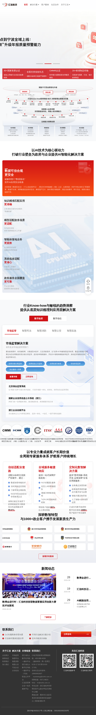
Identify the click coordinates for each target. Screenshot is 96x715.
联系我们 (5, 661)
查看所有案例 (48, 556)
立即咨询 (29, 377)
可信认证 (15, 667)
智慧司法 (15, 658)
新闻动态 (5, 658)
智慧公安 (15, 664)
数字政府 (38, 318)
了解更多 (48, 617)
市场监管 (15, 655)
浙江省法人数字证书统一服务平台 (26, 658)
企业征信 (15, 670)
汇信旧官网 (26, 683)
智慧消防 (15, 661)
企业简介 (5, 655)
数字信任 (57, 318)
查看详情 (13, 377)
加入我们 (5, 664)
